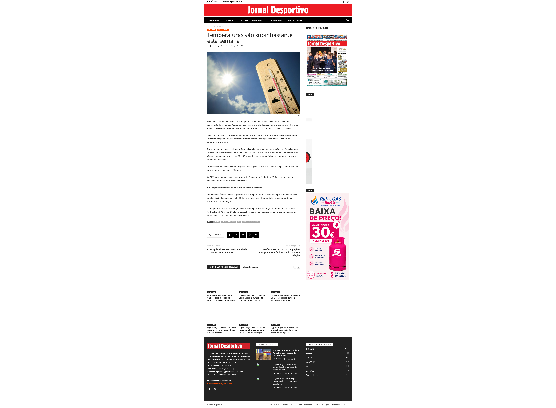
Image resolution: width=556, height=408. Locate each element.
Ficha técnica (274, 405)
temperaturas (253, 222)
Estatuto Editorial (288, 405)
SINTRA (229, 20)
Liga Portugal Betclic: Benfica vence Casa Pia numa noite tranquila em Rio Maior (252, 298)
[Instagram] (348, 2)
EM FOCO (243, 20)
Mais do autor (250, 266)
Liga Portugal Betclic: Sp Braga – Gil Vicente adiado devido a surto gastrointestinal (285, 298)
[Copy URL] (256, 235)
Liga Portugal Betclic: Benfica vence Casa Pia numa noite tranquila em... (286, 367)
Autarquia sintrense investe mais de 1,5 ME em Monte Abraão (227, 251)
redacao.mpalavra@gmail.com (220, 384)
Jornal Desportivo (217, 46)
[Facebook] (343, 2)
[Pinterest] (243, 235)
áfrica (216, 222)
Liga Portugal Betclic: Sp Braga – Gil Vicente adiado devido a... (285, 381)
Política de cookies (305, 405)
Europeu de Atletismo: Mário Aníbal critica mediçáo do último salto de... (286, 353)
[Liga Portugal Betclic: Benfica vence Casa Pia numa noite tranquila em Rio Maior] (253, 282)
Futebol (309, 353)
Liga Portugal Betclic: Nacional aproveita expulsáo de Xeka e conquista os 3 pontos (284, 330)
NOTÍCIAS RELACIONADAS (224, 266)
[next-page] (298, 267)
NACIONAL (257, 20)
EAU (239, 222)
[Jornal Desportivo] (278, 10)
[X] (236, 235)
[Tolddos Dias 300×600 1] (327, 236)
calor (224, 222)
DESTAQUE (217, 27)
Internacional (274, 20)
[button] (347, 20)
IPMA (244, 222)
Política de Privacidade (340, 405)
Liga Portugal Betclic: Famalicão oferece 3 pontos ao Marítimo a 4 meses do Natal (221, 330)
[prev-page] (294, 267)
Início (209, 27)
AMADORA (214, 20)
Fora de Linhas (294, 20)
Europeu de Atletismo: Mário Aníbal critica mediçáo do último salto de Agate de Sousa (221, 298)
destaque (231, 222)
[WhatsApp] (250, 235)
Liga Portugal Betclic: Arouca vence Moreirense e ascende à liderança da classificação (252, 330)
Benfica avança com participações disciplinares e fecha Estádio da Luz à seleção (279, 252)
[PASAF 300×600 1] (327, 140)
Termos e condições (322, 405)
